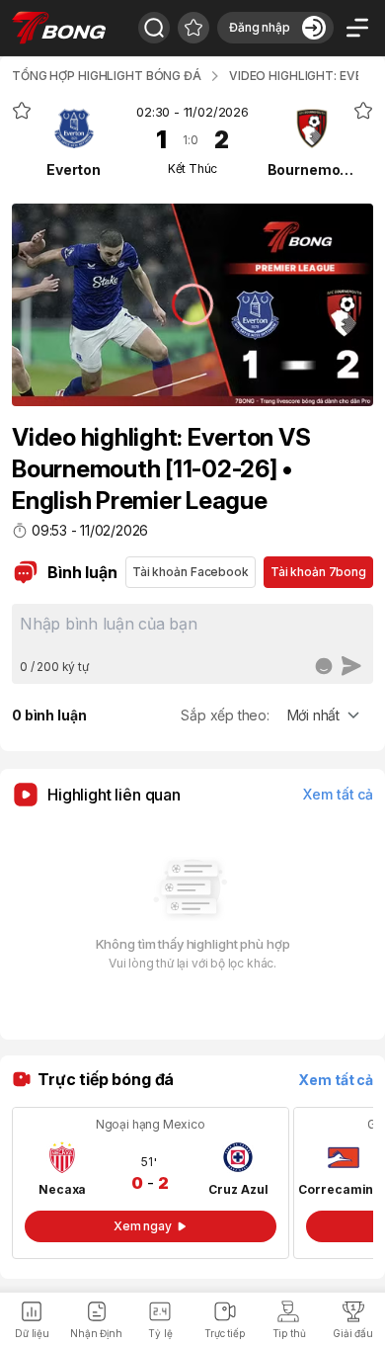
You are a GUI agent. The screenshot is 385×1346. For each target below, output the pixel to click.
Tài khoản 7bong (318, 571)
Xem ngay (143, 1226)
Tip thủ (289, 1333)
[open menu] (357, 27)
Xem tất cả (338, 794)
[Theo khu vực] (154, 27)
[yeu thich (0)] (193, 27)
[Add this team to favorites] (22, 111)
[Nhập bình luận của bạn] (192, 631)
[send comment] (351, 666)
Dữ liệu (32, 1333)
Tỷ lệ (160, 1333)
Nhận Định (96, 1333)
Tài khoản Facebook (190, 571)
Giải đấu (353, 1333)
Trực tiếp (224, 1333)
